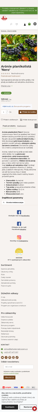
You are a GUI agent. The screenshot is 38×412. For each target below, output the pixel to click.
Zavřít (5, 118)
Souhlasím (9, 407)
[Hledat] (11, 24)
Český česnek (6, 277)
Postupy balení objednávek (10, 328)
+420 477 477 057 (11, 352)
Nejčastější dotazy (7, 331)
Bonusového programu (22, 106)
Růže (3, 274)
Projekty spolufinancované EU (11, 303)
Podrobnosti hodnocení (10, 76)
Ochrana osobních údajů (9, 339)
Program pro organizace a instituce (13, 306)
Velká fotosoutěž (7, 317)
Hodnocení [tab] (21, 126)
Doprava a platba (7, 320)
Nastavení (28, 407)
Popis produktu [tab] (9, 126)
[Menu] (35, 24)
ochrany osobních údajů (11, 373)
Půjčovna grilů (6, 286)
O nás (3, 297)
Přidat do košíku (29, 112)
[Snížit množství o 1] (7, 113)
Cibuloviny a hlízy (7, 272)
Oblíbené (16, 24)
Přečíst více (5, 86)
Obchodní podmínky (8, 337)
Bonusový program (8, 325)
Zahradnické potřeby (8, 283)
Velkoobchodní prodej (8, 300)
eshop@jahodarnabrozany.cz (16, 349)
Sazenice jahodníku (8, 269)
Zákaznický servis (7, 322)
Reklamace (5, 334)
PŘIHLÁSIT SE (9, 377)
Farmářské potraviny (8, 280)
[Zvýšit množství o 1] (7, 111)
